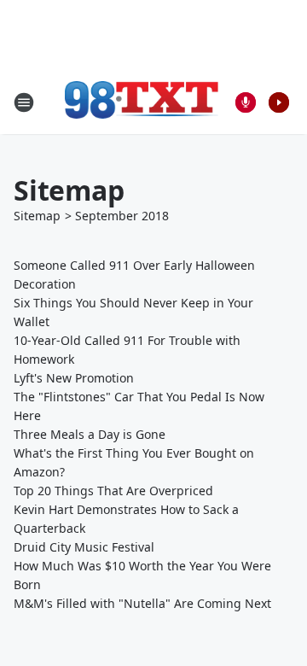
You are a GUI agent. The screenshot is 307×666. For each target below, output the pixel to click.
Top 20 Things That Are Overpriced (113, 490)
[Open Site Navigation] (24, 102)
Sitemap (37, 215)
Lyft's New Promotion (74, 378)
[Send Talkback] (245, 102)
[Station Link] (141, 102)
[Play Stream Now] (279, 102)
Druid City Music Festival (84, 547)
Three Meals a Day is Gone (89, 434)
